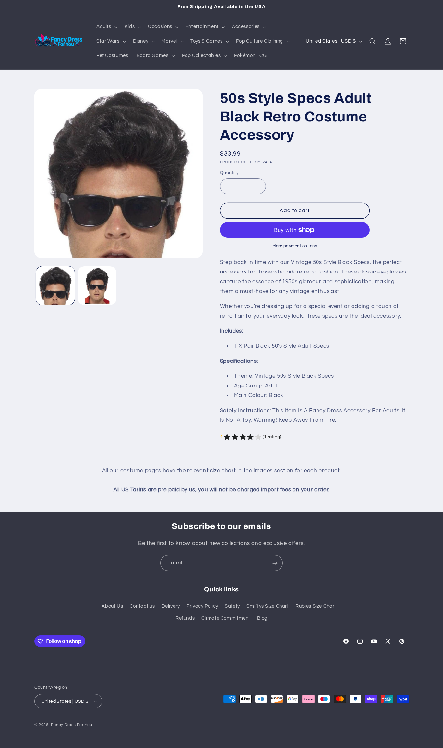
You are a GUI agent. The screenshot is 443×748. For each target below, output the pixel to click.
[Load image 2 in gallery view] (97, 285)
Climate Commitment (225, 618)
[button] (106, 27)
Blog (262, 618)
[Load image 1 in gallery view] (55, 285)
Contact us (142, 606)
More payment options (294, 246)
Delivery (171, 606)
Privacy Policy (202, 606)
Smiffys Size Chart (267, 606)
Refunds (185, 618)
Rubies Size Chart (315, 606)
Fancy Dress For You (71, 725)
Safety (232, 606)
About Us (112, 606)
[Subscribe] (275, 563)
